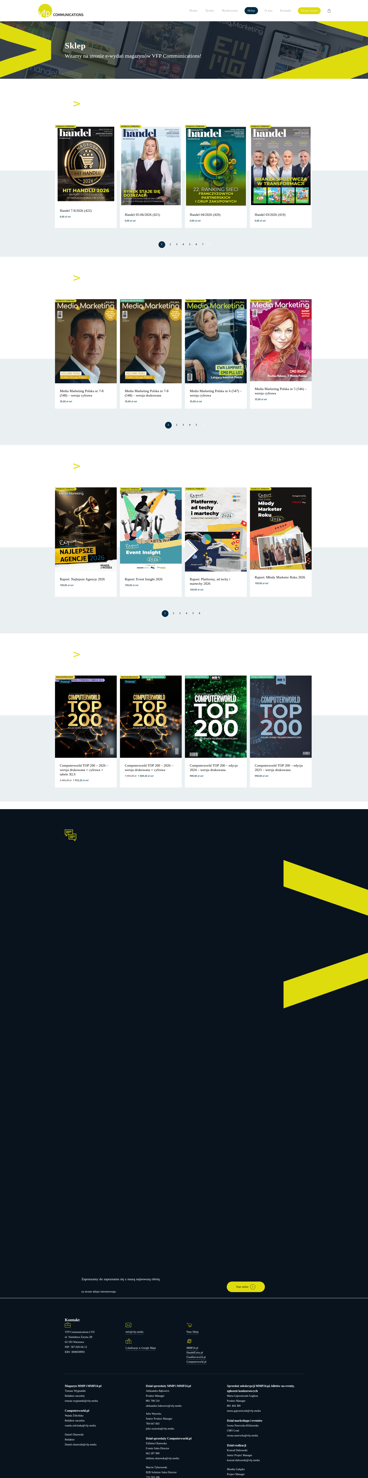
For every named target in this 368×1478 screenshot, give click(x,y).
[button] (83, 223)
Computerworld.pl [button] (196, 1361)
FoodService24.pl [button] (196, 1357)
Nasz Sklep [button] (192, 1331)
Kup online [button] (242, 1286)
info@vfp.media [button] (134, 1331)
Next (208, 244)
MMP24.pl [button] (192, 1348)
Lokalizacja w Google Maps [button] (141, 1348)
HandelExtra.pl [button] (194, 1352)
